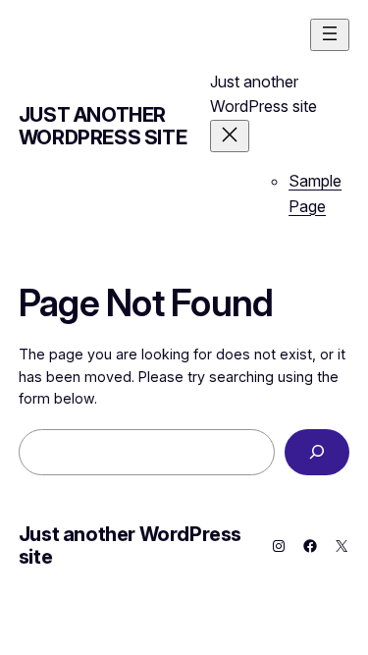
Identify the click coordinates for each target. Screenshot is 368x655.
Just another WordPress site (102, 126)
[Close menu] (229, 136)
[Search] (317, 452)
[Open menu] (329, 35)
